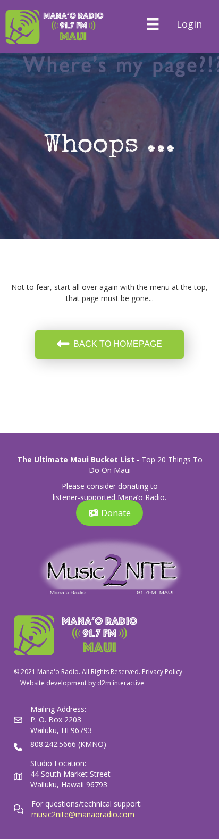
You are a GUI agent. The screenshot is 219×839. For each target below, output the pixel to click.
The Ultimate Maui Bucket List (75, 459)
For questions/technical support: (87, 804)
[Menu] (152, 24)
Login (189, 24)
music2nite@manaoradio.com (82, 814)
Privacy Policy (162, 671)
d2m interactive (120, 682)
